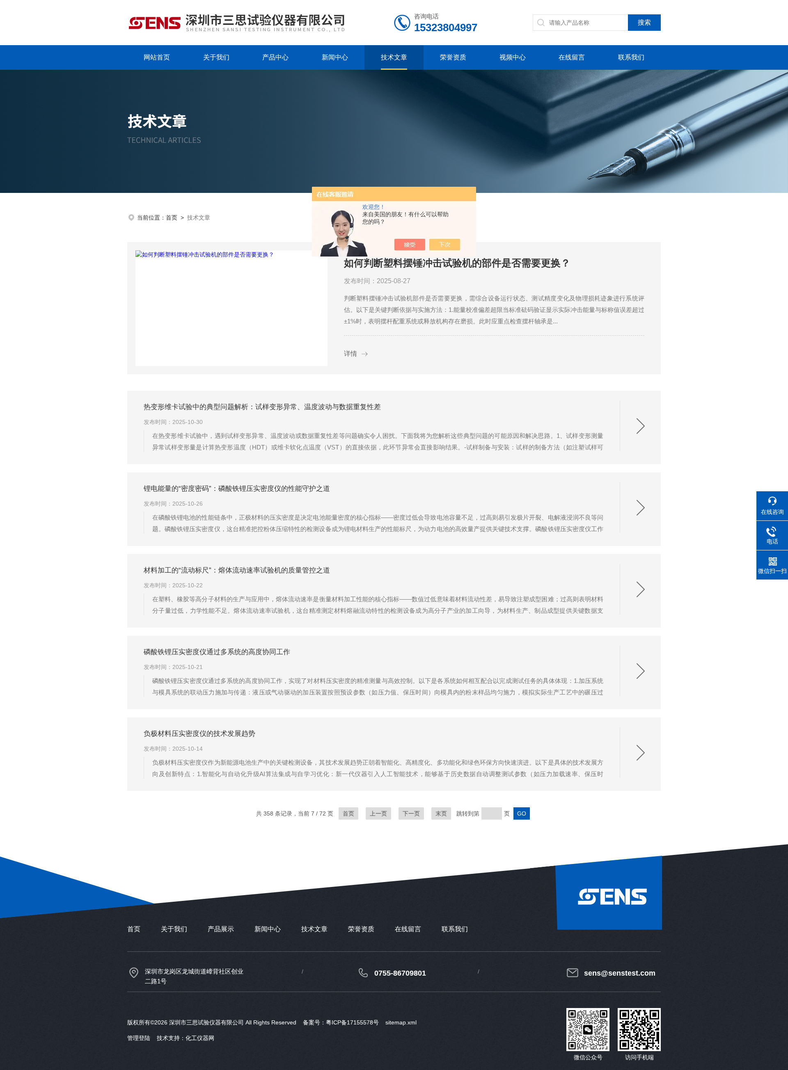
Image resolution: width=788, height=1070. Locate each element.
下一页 (411, 813)
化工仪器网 (200, 1038)
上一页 (378, 813)
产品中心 (275, 57)
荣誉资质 (453, 57)
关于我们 (216, 57)
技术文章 (394, 57)
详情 (350, 353)
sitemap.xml (401, 1022)
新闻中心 (335, 57)
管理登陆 (138, 1038)
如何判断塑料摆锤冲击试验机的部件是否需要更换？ (457, 262)
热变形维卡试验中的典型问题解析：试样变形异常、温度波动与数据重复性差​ (262, 407)
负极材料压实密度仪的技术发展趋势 (199, 734)
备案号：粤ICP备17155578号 (341, 1022)
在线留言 (572, 57)
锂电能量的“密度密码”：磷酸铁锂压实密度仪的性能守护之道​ (237, 489)
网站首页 (157, 57)
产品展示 (221, 929)
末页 (441, 813)
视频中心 (512, 57)
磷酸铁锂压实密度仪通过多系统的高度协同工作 (217, 652)
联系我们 (631, 57)
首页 (171, 217)
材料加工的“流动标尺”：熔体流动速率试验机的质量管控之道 (237, 570)
